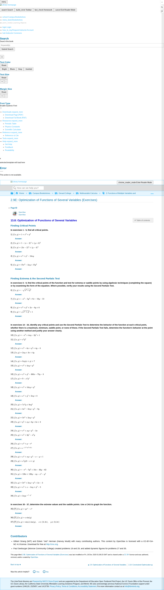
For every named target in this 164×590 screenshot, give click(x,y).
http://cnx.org (52, 544)
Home (22, 193)
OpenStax (22, 212)
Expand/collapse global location (152, 192)
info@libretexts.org (131, 586)
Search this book (6, 41)
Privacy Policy (55, 586)
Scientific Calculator (13, 130)
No (47, 572)
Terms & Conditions (69, 586)
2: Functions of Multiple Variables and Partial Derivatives (128, 193)
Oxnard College (65, 193)
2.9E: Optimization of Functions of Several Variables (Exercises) (45, 555)
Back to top (15, 564)
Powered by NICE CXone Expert (46, 581)
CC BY (127, 555)
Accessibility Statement (87, 586)
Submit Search (7, 49)
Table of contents (143, 220)
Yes (37, 572)
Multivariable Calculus (88, 193)
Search (14, 188)
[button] (9, 147)
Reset (4, 65)
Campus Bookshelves (41, 193)
